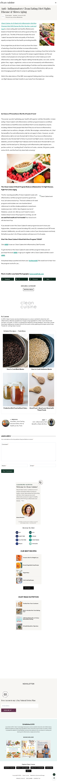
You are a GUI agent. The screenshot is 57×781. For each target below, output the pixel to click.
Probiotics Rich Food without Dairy (15, 408)
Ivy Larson (9, 15)
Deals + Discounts (23, 767)
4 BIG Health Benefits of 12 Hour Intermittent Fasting (31, 618)
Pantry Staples (9, 767)
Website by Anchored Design (37, 775)
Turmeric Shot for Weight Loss (30, 557)
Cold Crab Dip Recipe (28, 580)
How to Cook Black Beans (15, 369)
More (23, 500)
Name (4, 466)
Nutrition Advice (28, 289)
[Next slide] (52, 751)
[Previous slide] (5, 751)
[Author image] (3, 16)
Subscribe (49, 767)
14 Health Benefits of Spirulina (30, 626)
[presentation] (15, 350)
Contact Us (37, 778)
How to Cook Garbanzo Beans (41, 369)
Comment (5, 444)
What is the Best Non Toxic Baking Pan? (31, 611)
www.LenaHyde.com (36, 274)
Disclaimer (29, 778)
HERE (6, 244)
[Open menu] (55, 2)
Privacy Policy (20, 778)
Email (32, 466)
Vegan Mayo (26, 572)
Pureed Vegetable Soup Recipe (31, 565)
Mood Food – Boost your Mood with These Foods (42, 409)
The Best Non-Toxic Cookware (30, 603)
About (28, 771)
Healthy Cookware (37, 767)
